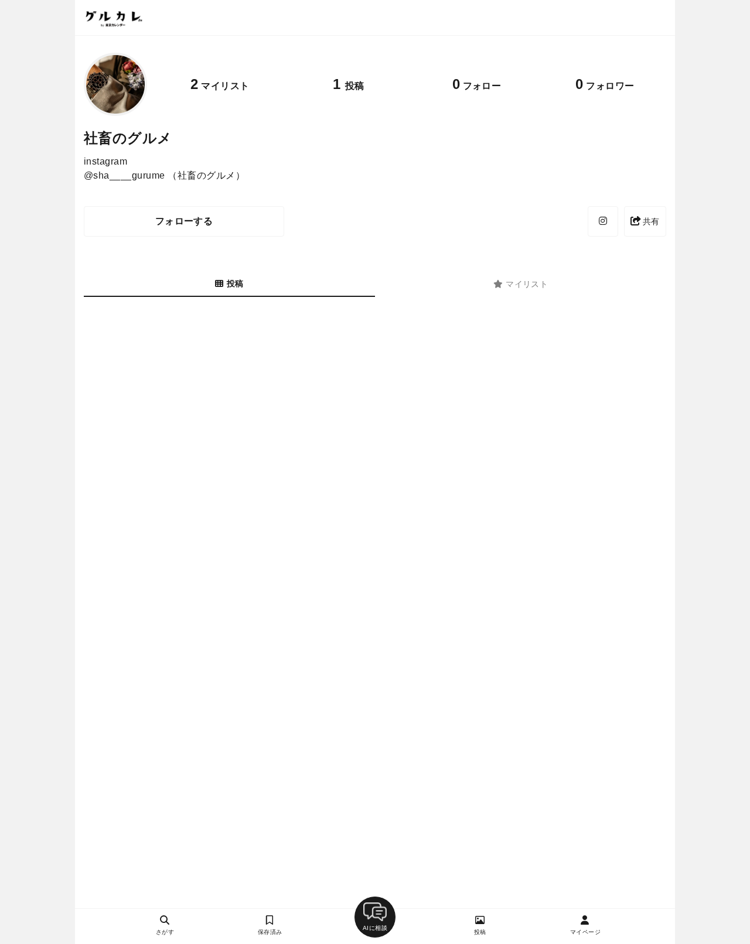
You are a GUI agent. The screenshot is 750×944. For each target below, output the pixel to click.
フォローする (184, 221)
